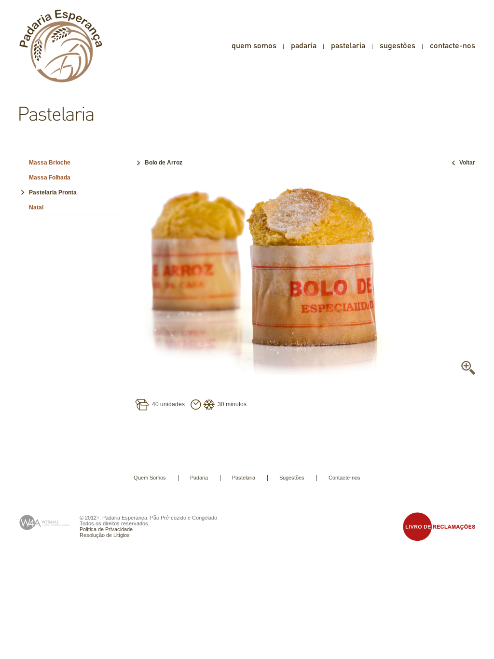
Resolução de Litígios (105, 535)
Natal (36, 207)
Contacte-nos (344, 478)
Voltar (467, 162)
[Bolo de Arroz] (270, 373)
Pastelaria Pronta (53, 192)
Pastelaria (243, 478)
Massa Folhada (49, 177)
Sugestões (291, 478)
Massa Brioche (49, 162)
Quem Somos (150, 478)
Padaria (199, 478)
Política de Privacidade (106, 529)
